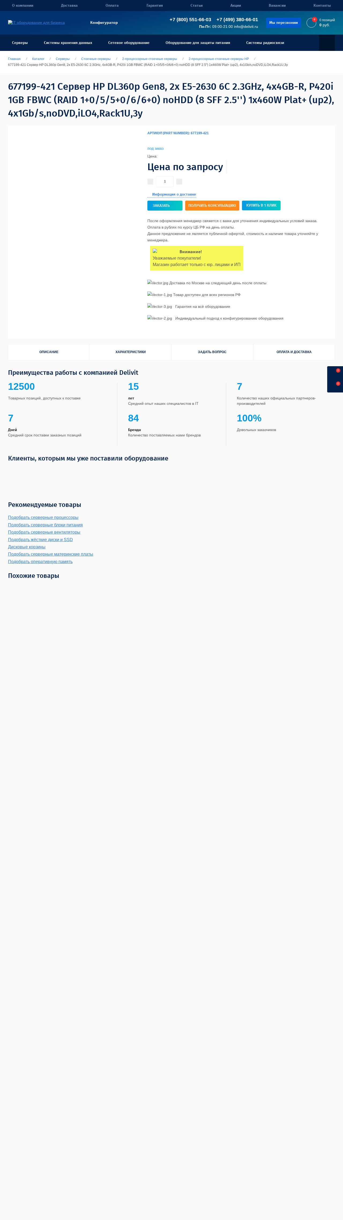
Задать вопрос (212, 352)
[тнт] (192, 471)
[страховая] (209, 471)
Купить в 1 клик (261, 205)
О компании (22, 5)
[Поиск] (327, 43)
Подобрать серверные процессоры (43, 517)
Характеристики (130, 352)
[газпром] (293, 471)
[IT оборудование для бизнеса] (36, 22)
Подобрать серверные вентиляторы (44, 532)
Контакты (322, 5)
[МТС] (28, 471)
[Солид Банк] (74, 471)
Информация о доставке (174, 194)
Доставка (69, 5)
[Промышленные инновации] (125, 471)
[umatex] (274, 471)
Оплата (112, 5)
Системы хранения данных (68, 42)
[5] (151, 140)
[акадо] (257, 471)
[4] (150, 140)
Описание (48, 352)
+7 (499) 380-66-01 (237, 19)
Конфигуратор (104, 22)
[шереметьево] (235, 471)
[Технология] (96, 471)
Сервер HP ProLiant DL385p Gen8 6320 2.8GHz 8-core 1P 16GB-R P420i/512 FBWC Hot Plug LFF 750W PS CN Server (326, 684)
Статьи (197, 5)
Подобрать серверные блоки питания (45, 525)
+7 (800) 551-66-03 (190, 19)
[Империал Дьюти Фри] (155, 471)
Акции (235, 5)
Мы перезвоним (283, 22)
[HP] (309, 145)
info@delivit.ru (246, 26)
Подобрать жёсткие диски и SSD (40, 539)
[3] (149, 140)
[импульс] (176, 471)
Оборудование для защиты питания (198, 42)
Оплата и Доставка (294, 352)
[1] (147, 140)
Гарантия (155, 5)
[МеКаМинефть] (51, 471)
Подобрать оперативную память (40, 561)
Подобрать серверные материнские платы (50, 554)
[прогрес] (312, 471)
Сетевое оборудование (129, 42)
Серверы (20, 42)
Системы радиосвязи (265, 42)
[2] (148, 140)
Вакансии (277, 5)
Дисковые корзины (27, 547)
